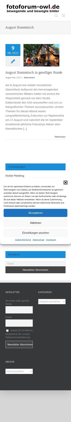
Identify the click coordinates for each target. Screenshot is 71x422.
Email (8, 317)
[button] (65, 182)
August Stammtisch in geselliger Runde (33, 72)
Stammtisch (29, 77)
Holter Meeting (14, 175)
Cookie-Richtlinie (23, 239)
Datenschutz (38, 239)
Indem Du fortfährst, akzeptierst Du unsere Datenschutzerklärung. (19, 334)
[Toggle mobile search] (56, 15)
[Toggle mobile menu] (64, 15)
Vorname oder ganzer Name (17, 302)
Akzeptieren (35, 212)
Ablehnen (35, 222)
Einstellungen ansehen (35, 232)
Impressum (51, 239)
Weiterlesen (60, 136)
